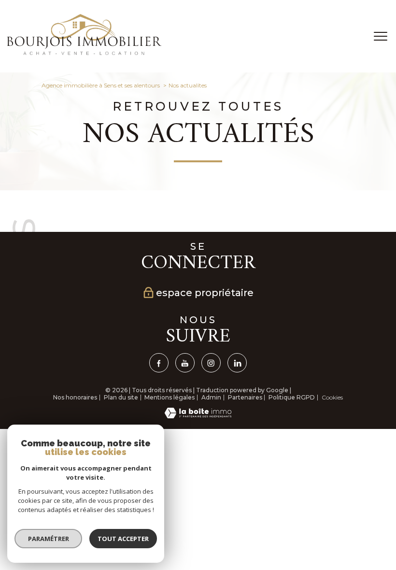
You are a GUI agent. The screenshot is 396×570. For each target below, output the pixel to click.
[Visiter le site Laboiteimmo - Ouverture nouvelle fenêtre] (198, 416)
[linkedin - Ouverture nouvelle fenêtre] (237, 362)
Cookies (332, 397)
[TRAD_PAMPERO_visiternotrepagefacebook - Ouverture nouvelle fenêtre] (159, 362)
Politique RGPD (292, 397)
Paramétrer (48, 538)
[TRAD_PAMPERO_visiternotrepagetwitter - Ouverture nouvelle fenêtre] (185, 362)
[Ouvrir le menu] (380, 36)
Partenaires (245, 397)
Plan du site (121, 397)
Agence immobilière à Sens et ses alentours (101, 85)
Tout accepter (123, 538)
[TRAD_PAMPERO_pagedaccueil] (84, 52)
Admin (211, 397)
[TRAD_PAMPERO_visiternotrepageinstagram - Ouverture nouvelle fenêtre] (211, 362)
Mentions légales (169, 397)
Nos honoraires (75, 397)
